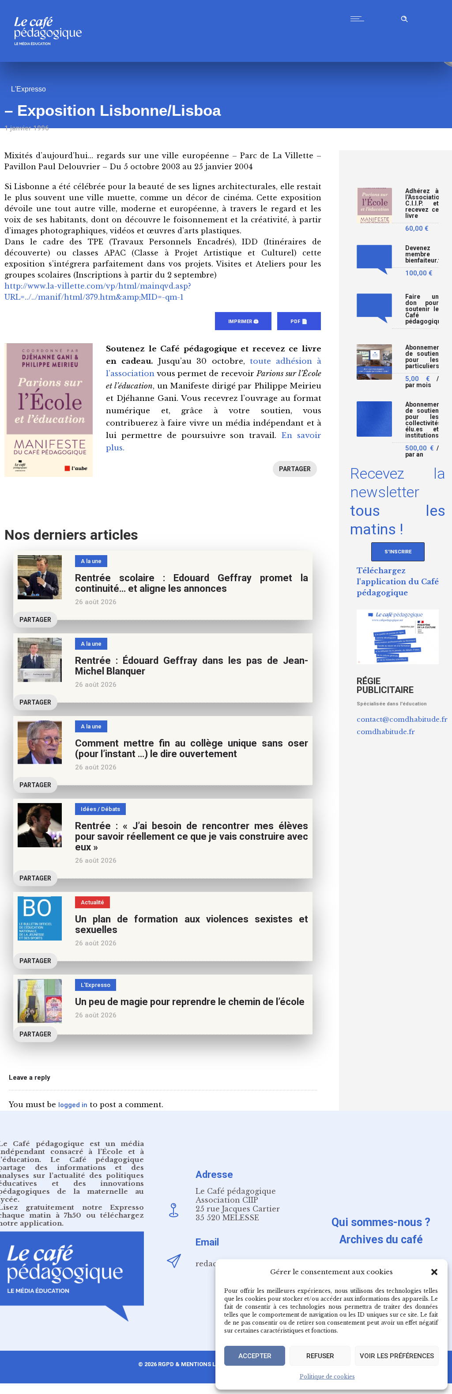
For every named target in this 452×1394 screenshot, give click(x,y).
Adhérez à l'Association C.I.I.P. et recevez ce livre (422, 203)
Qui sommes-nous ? (380, 1222)
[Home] (51, 59)
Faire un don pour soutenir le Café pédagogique (422, 309)
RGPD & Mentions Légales (197, 1364)
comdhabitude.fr (386, 731)
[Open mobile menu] (359, 18)
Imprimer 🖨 (243, 321)
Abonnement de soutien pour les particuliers (422, 356)
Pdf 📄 (299, 321)
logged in (72, 1105)
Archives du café (381, 1239)
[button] (434, 1272)
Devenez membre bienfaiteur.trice (422, 254)
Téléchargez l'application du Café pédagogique (398, 581)
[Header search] (404, 17)
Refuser (320, 1356)
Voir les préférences (397, 1356)
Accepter (254, 1356)
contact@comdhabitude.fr (402, 719)
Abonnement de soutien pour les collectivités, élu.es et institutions (422, 420)
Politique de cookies (327, 1376)
